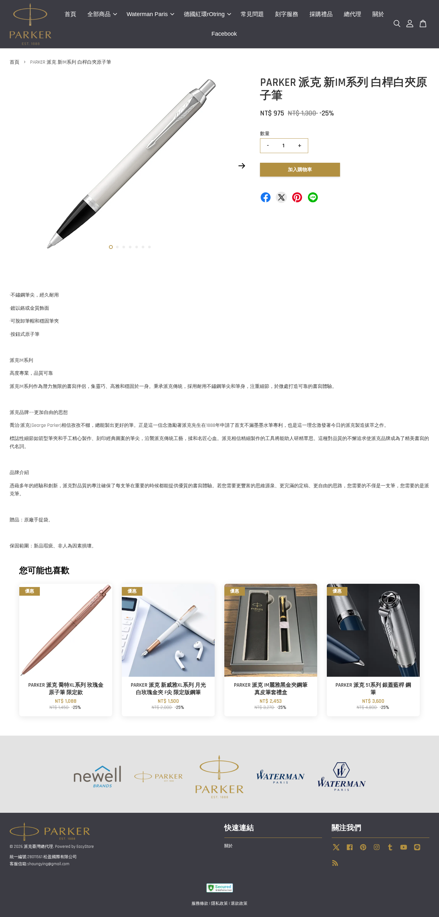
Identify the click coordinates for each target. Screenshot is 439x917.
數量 (265, 134)
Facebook (224, 34)
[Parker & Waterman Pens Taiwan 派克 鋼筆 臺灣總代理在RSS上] (335, 864)
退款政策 (239, 903)
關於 (378, 14)
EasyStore (85, 846)
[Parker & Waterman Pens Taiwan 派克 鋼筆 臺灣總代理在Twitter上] (336, 850)
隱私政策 (219, 903)
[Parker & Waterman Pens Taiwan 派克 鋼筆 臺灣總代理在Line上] (417, 850)
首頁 (70, 14)
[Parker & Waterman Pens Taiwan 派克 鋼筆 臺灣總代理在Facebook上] (349, 850)
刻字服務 (286, 14)
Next (242, 166)
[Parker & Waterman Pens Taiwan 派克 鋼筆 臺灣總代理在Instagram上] (376, 850)
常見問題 (252, 14)
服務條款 (200, 903)
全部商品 (99, 14)
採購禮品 (321, 14)
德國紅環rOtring (204, 14)
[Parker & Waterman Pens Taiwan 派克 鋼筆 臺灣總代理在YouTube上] (403, 850)
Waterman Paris (147, 14)
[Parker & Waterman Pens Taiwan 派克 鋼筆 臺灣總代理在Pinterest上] (363, 850)
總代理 (352, 14)
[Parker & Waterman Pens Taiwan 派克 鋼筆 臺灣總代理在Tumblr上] (390, 850)
